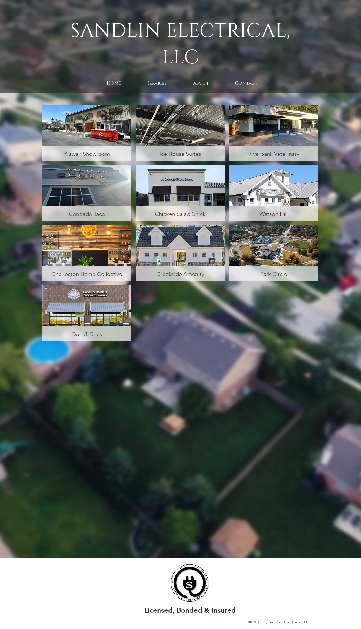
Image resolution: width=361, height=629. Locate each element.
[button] (246, 83)
